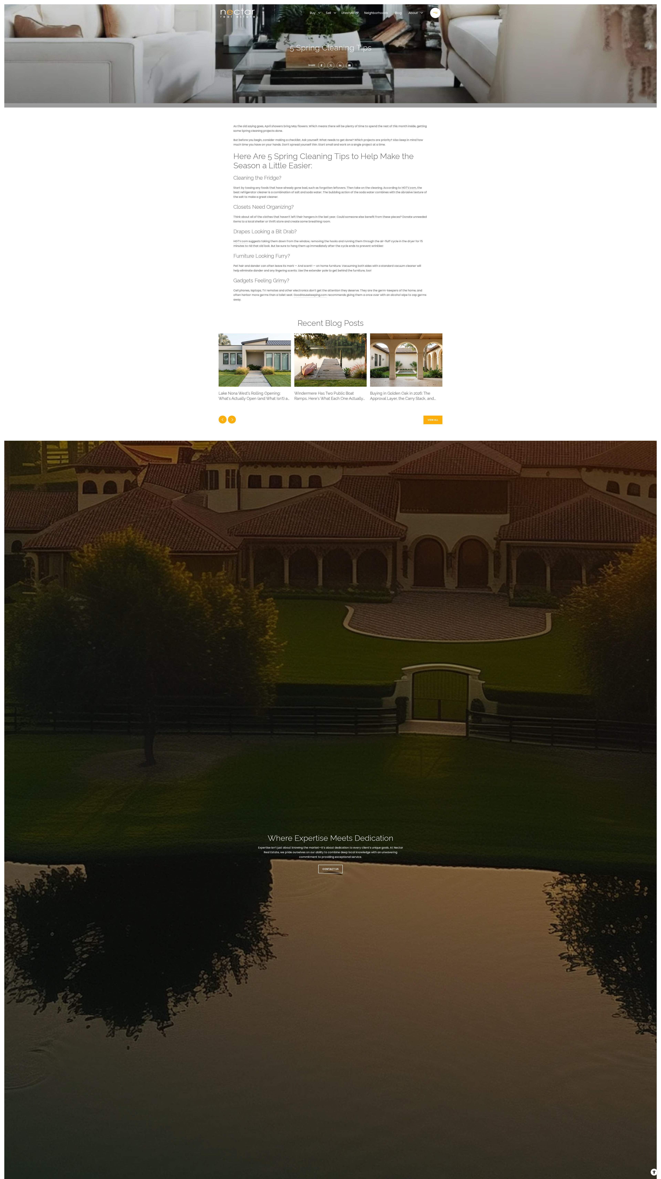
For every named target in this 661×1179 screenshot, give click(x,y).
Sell (328, 13)
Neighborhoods (376, 13)
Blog (398, 13)
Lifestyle (348, 13)
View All (433, 420)
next (232, 420)
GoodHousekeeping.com (310, 295)
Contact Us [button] (330, 869)
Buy (312, 13)
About (413, 13)
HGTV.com (409, 188)
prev (223, 420)
